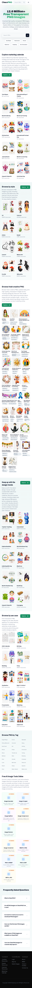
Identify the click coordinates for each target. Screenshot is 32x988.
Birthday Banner (12, 403)
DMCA (23, 961)
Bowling (23, 756)
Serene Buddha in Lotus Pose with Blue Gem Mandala (5, 336)
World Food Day (23, 437)
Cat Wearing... (5, 470)
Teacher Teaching (7, 527)
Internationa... (25, 354)
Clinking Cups (25, 356)
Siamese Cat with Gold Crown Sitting (5, 468)
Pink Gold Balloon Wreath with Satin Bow (6, 386)
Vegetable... (23, 439)
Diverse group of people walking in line (24, 319)
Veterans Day (5, 437)
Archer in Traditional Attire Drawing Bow (25, 387)
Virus (3, 769)
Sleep (13, 765)
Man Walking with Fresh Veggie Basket (27, 402)
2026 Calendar (6, 646)
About (23, 959)
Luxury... (24, 337)
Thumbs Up (14, 753)
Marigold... (5, 453)
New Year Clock (6, 356)
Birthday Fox (15, 388)
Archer (24, 390)
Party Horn (5, 373)
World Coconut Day (22, 156)
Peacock (24, 762)
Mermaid (14, 762)
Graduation (5, 685)
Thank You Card (12, 471)
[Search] (24, 2)
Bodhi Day (19, 585)
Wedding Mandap (14, 355)
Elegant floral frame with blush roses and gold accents (26, 336)
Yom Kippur (5, 94)
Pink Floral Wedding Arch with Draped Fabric (14, 353)
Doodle (4, 274)
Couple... (25, 373)
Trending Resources (5, 960)
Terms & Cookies (24, 964)
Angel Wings (5, 739)
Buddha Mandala (4, 338)
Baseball (24, 739)
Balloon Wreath (6, 390)
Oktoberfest (5, 135)
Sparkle (23, 765)
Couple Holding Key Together (26, 369)
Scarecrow (16, 40)
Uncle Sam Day (21, 176)
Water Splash (15, 769)
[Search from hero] (27, 35)
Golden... (15, 373)
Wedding (4, 665)
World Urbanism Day (7, 585)
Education (4, 724)
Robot (3, 765)
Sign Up (14, 961)
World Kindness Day (22, 546)
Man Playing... (19, 421)
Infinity (23, 746)
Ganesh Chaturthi (6, 176)
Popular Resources (5, 964)
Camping (15, 44)
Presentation (5, 705)
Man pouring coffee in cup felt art (5, 417)
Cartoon (19, 215)
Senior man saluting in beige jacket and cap (5, 436)
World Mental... (14, 337)
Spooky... (25, 453)
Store (3, 753)
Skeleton (7, 44)
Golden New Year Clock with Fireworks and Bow (6, 353)
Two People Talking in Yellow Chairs (15, 335)
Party (18, 665)
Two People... (14, 339)
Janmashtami (5, 156)
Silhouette (20, 274)
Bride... (12, 419)
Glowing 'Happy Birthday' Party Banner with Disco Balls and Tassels (9, 402)
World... (21, 322)
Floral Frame (25, 339)
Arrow (13, 739)
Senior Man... (5, 439)
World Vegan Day (26, 404)
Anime (3, 235)
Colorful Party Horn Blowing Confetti (5, 369)
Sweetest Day (27, 420)
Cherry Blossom (5, 743)
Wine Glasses (13, 323)
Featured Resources (5, 968)
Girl (12, 746)
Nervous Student (16, 454)
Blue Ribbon (20, 406)
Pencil (24, 40)
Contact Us (25, 968)
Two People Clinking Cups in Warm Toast (25, 352)
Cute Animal (20, 527)
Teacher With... (4, 323)
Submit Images (16, 964)
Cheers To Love (13, 322)
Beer (13, 756)
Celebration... (15, 390)
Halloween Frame (25, 456)
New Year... (5, 354)
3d (2, 215)
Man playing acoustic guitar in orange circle (19, 418)
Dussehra (24, 388)
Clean (7, 2)
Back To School (21, 685)
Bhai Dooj (19, 566)
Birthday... (5, 371)
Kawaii (18, 235)
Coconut (14, 743)
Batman (3, 756)
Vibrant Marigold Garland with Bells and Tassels (6, 451)
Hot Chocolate (23, 44)
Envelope (24, 759)
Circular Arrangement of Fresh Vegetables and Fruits (24, 436)
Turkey (23, 753)
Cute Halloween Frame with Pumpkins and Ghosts (26, 452)
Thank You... (11, 469)
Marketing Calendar (4, 972)
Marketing (19, 705)
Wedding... (5, 388)
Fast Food (4, 746)
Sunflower (8, 40)
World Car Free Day (22, 115)
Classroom (20, 724)
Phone (3, 749)
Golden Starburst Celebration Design (16, 369)
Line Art (4, 254)
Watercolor (20, 254)
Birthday (19, 646)
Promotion (24, 749)
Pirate (13, 749)
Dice (3, 759)
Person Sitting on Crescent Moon (14, 435)
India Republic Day (7, 566)
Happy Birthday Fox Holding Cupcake (15, 386)
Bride (12, 421)
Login (13, 959)
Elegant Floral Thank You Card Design (12, 468)
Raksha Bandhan (6, 546)
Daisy (23, 743)
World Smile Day (6, 115)
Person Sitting (14, 439)
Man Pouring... (6, 421)
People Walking (23, 323)
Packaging (20, 605)
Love (3, 762)
